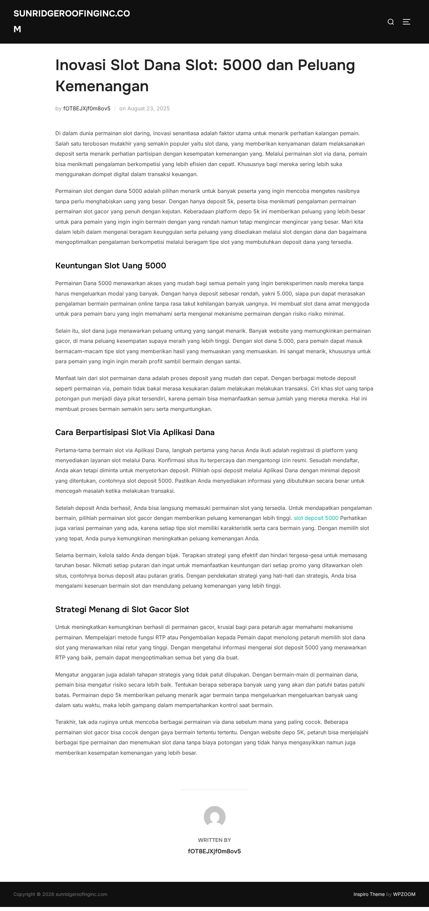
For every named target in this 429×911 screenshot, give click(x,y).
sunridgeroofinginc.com (71, 21)
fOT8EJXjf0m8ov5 (87, 108)
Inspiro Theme (369, 894)
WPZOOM (404, 894)
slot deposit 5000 (316, 518)
